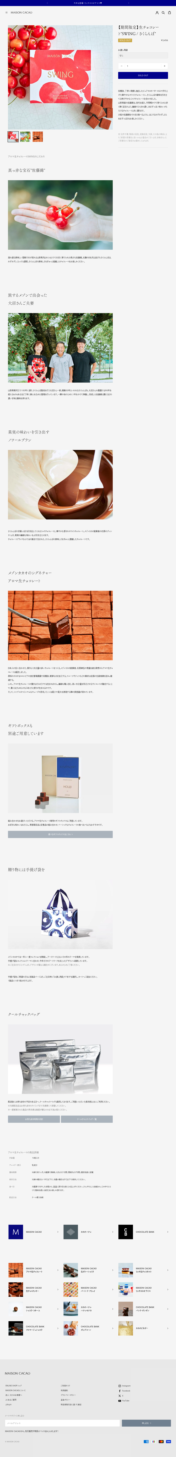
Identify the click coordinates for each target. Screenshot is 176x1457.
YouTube (125, 1401)
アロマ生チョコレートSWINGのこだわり (26, 156)
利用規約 (64, 1390)
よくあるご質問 (10, 1400)
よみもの (8, 1404)
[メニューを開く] (6, 12)
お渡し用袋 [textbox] (123, 50)
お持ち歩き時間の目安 (34, 1119)
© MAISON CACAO (12, 1441)
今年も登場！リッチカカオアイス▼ (88, 2)
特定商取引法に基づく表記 (71, 1404)
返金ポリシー (65, 1400)
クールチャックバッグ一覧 (87, 1119)
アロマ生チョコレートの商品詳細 (23, 1152)
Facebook (126, 1391)
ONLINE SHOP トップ (13, 1386)
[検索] (163, 12)
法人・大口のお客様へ (13, 1395)
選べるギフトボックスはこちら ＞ (60, 834)
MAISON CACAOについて (15, 1390)
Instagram (126, 1386)
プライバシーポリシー (68, 1395)
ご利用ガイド (65, 1386)
